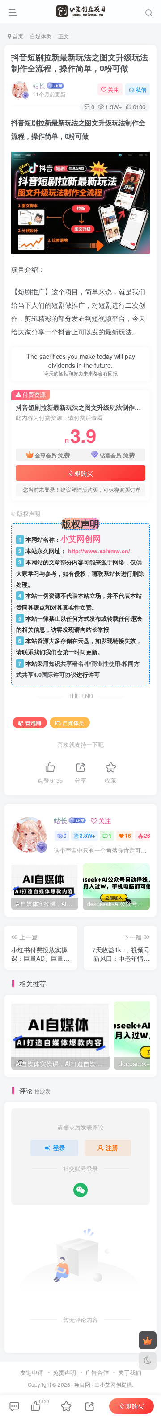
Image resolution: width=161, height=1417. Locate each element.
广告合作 (97, 1372)
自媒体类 (40, 36)
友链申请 (31, 1372)
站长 (39, 85)
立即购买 (80, 473)
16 (128, 835)
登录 (59, 1147)
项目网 (82, 1384)
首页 (17, 36)
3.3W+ (87, 835)
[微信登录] (80, 1190)
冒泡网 (33, 722)
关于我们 (129, 1372)
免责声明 (64, 1372)
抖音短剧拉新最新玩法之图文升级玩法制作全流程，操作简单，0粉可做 (79, 62)
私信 (141, 89)
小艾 (105, 1384)
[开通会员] (148, 1340)
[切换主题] (148, 1361)
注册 (112, 1147)
